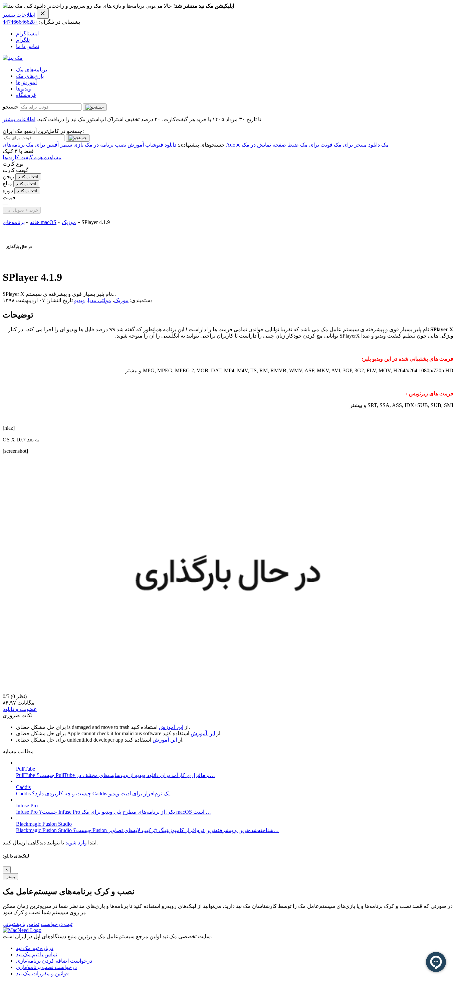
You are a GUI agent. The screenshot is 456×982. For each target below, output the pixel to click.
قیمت (9, 197)
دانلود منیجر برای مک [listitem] (357, 145)
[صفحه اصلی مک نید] (13, 58)
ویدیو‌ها (23, 88)
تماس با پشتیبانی (21, 924)
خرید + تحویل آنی (21, 210)
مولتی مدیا (99, 300)
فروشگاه (26, 95)
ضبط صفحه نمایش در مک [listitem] (270, 145)
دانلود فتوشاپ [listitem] (160, 145)
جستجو (10, 107)
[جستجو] (94, 107)
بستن (10, 876)
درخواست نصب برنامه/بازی (46, 967)
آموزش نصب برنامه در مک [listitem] (114, 145)
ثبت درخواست (56, 924)
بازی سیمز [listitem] (71, 145)
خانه (34, 222)
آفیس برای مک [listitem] (42, 145)
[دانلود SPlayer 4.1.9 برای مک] (19, 261)
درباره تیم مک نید (34, 948)
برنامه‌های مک (31, 69)
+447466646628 (20, 22)
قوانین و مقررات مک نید (42, 973)
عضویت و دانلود (20, 709)
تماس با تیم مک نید (36, 954)
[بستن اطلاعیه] (43, 14)
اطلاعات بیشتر (19, 15)
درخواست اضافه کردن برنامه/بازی (54, 961)
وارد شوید (76, 842)
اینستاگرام (27, 33)
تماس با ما (27, 46)
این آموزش (171, 727)
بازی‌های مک (30, 76)
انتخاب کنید (28, 176)
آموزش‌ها (26, 82)
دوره (8, 190)
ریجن (8, 176)
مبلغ (7, 183)
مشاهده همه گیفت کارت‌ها (32, 157)
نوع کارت (13, 164)
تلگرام (23, 40)
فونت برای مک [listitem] (316, 145)
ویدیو (79, 300)
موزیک (69, 222)
